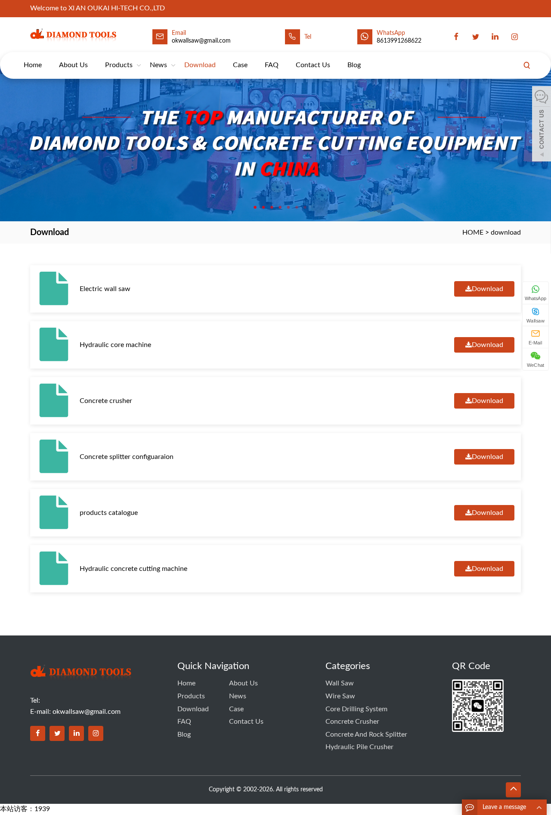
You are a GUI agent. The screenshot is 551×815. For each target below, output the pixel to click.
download (200, 65)
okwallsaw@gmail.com (87, 711)
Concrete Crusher (352, 721)
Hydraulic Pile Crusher (359, 747)
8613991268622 (399, 41)
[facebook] (456, 36)
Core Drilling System (356, 709)
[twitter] (475, 36)
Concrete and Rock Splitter (366, 734)
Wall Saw (339, 683)
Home (33, 65)
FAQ (272, 65)
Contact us (313, 65)
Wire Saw (340, 696)
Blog (354, 65)
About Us (73, 65)
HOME (472, 232)
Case (240, 65)
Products (119, 65)
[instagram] (514, 36)
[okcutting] (76, 34)
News (158, 65)
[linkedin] (495, 36)
